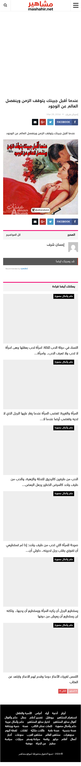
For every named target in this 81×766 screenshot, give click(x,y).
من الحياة (41, 743)
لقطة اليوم (11, 730)
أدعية (55, 713)
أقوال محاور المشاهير (64, 722)
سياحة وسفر (33, 739)
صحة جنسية (69, 730)
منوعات (19, 735)
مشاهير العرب (34, 735)
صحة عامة (53, 730)
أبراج (63, 713)
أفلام (64, 739)
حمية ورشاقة (12, 726)
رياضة (46, 739)
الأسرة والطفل (24, 713)
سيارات (19, 739)
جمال (23, 717)
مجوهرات (69, 735)
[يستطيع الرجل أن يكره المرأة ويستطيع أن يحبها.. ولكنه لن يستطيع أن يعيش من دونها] (40, 582)
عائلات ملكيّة (38, 730)
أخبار (9, 735)
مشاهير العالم (53, 735)
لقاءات (23, 730)
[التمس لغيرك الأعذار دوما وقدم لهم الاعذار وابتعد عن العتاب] (40, 647)
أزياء (47, 713)
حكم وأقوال (11, 717)
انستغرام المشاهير (67, 717)
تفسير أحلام (36, 717)
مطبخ (52, 743)
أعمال (73, 739)
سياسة (8, 739)
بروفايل (50, 717)
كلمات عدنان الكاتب (41, 726)
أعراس (38, 713)
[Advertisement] (40, 52)
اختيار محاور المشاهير (38, 722)
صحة (25, 726)
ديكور (55, 739)
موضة (29, 743)
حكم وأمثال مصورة (64, 296)
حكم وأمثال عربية (14, 722)
